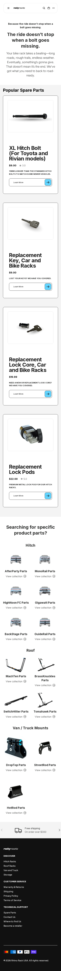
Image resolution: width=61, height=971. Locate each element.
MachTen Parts (16, 676)
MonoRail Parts (45, 571)
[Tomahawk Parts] (45, 700)
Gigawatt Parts (45, 602)
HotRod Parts (16, 808)
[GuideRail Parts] (45, 622)
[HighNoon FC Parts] (16, 591)
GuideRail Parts (45, 634)
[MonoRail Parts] (45, 560)
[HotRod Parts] (16, 791)
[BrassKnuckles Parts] (45, 665)
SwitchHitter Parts (16, 711)
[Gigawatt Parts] (45, 591)
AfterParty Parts (16, 571)
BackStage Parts (16, 634)
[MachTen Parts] (16, 665)
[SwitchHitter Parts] (16, 700)
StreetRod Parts (45, 765)
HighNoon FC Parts (16, 602)
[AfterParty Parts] (16, 560)
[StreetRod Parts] (45, 748)
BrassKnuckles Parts (45, 678)
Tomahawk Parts (45, 711)
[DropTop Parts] (16, 748)
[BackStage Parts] (16, 622)
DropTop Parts (16, 765)
